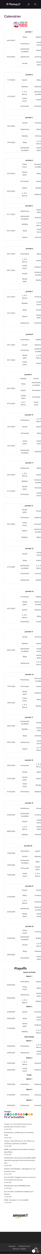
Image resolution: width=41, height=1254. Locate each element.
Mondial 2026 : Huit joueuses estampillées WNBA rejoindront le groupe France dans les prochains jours (20, 1160)
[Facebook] (5, 1114)
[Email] (24, 1114)
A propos (12, 1246)
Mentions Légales (19, 1249)
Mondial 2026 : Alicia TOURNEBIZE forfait (17, 1186)
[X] (8, 1114)
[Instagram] (18, 1114)
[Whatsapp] (13, 1114)
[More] (32, 1114)
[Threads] (26, 1114)
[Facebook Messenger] (11, 1114)
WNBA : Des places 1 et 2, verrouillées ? (16, 1200)
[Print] (21, 1114)
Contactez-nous (24, 1246)
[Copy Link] (29, 1114)
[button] (36, 1251)
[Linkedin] (16, 1114)
